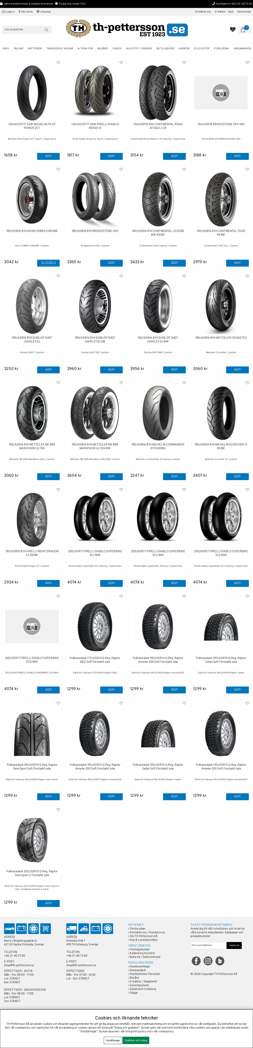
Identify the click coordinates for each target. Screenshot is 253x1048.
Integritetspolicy (135, 1032)
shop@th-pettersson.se (19, 965)
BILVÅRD (102, 48)
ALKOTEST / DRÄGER (139, 48)
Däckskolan (244, 11)
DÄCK (6, 48)
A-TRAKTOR (85, 48)
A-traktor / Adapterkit (143, 982)
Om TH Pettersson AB (144, 936)
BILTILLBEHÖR (165, 48)
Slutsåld (48, 263)
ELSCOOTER (201, 48)
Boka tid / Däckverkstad (145, 957)
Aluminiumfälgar (139, 967)
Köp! (48, 156)
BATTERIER (35, 48)
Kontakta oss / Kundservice (147, 933)
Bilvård (134, 978)
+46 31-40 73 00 (14, 956)
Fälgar (134, 993)
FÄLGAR (18, 48)
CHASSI (117, 48)
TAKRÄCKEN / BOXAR (59, 48)
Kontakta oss (203, 11)
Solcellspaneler (139, 985)
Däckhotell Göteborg (143, 989)
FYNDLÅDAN (221, 48)
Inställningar (113, 1040)
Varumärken (242, 48)
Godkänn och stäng (136, 1040)
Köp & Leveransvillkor (144, 940)
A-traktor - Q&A (224, 11)
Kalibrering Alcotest (142, 953)
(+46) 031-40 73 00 (240, 4)
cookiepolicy (166, 1032)
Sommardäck (138, 970)
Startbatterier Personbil (145, 974)
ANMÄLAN (234, 945)
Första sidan (137, 929)
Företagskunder (140, 950)
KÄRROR (184, 48)
